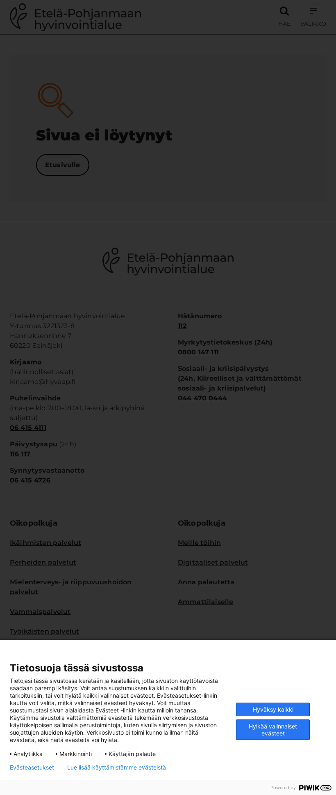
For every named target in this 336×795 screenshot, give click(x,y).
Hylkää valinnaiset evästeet (273, 730)
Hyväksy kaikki (273, 709)
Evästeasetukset (32, 767)
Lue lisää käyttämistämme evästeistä (116, 767)
